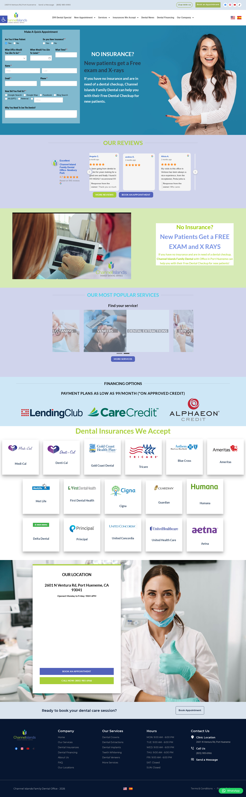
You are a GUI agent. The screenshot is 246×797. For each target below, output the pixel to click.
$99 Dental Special (61, 17)
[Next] (188, 333)
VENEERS (170, 331)
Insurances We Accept (124, 17)
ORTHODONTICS (76, 331)
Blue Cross (184, 460)
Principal (82, 539)
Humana (205, 503)
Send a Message (207, 759)
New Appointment (83, 17)
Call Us (200, 748)
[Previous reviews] (89, 172)
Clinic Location (205, 737)
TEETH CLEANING (123, 331)
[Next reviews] (195, 172)
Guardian (164, 502)
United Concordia (123, 538)
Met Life (41, 501)
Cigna (122, 506)
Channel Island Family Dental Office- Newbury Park (68, 168)
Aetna (205, 543)
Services (102, 17)
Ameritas (225, 462)
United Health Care (164, 540)
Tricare (143, 466)
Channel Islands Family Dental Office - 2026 (39, 788)
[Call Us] (192, 748)
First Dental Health (82, 500)
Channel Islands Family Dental (175, 258)
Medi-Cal (20, 463)
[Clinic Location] (192, 737)
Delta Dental (41, 538)
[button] (3, 19)
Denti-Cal (62, 462)
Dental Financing (165, 17)
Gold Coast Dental (102, 465)
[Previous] (58, 333)
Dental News (147, 17)
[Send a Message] (192, 759)
